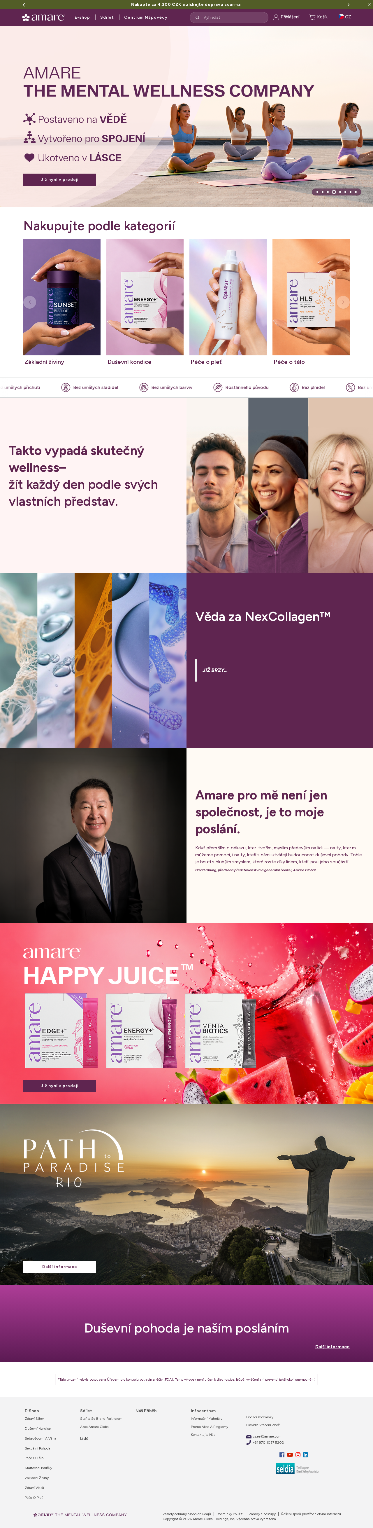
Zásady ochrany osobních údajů (187, 1514)
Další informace (59, 1266)
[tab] (317, 192)
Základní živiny (37, 1478)
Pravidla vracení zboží (263, 1425)
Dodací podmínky (259, 1417)
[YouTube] (290, 1454)
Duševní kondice (38, 1428)
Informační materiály (206, 1419)
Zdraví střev (34, 1419)
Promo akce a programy (209, 1427)
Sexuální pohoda (37, 1448)
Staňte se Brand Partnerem (101, 1419)
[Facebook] (282, 1454)
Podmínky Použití (229, 1514)
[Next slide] (343, 302)
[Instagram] (298, 1454)
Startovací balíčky (38, 1468)
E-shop (82, 17)
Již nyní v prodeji (60, 165)
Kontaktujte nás (203, 1435)
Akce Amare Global (95, 1427)
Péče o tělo (34, 1458)
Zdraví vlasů (34, 1488)
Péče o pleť (34, 1498)
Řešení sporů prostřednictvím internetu (310, 1514)
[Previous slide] (29, 302)
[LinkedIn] (305, 1454)
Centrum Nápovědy (146, 17)
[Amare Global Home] (45, 16)
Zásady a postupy (262, 1514)
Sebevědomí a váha (40, 1438)
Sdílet (107, 17)
